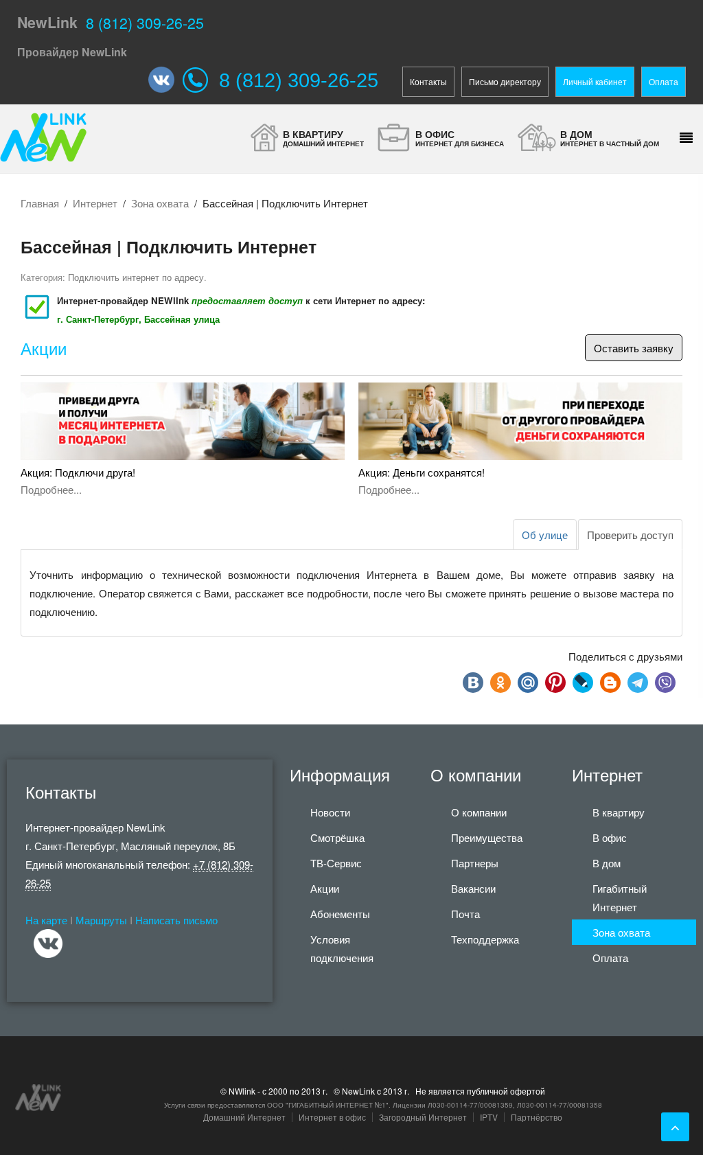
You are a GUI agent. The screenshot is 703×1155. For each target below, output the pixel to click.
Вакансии (473, 888)
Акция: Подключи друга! (78, 472)
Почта (465, 913)
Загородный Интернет (423, 1117)
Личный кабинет (595, 81)
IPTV (489, 1117)
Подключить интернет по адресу (136, 277)
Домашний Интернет (244, 1117)
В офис (609, 837)
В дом (606, 863)
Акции (44, 349)
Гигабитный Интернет (619, 897)
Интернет (95, 203)
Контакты (428, 81)
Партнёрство (536, 1117)
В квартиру (618, 812)
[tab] (630, 534)
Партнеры (474, 863)
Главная (40, 203)
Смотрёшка (337, 837)
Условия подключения (341, 948)
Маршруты (101, 920)
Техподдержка (485, 939)
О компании (479, 812)
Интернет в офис (332, 1117)
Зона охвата (160, 203)
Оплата (663, 81)
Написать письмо (176, 920)
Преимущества (486, 837)
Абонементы (340, 913)
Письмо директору (505, 81)
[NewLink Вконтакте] (165, 80)
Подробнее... (51, 489)
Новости (330, 812)
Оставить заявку (633, 348)
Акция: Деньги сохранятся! (421, 472)
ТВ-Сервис (336, 863)
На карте (46, 920)
